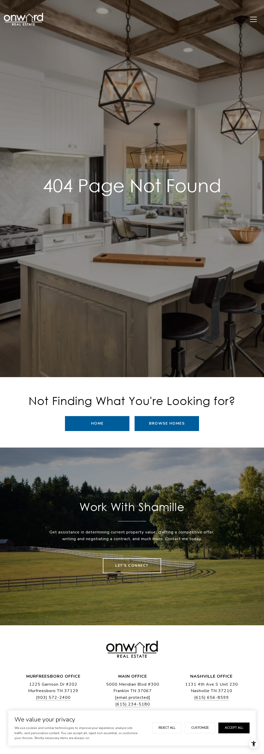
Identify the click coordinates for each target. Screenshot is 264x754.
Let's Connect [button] (132, 565)
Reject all (167, 728)
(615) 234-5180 (132, 704)
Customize (200, 728)
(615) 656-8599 (211, 697)
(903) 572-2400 (53, 697)
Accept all (234, 728)
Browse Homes (167, 423)
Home (97, 423)
